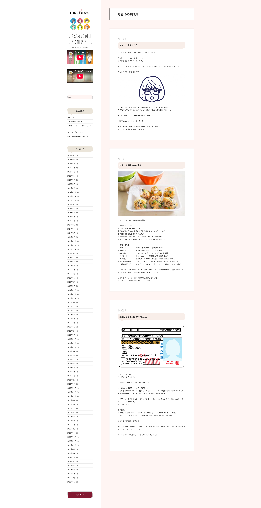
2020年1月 (71, 433)
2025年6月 (71, 167)
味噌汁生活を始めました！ (131, 165)
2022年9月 (71, 302)
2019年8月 (71, 453)
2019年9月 (71, 449)
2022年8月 (71, 306)
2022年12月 (71, 290)
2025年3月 (71, 180)
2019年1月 (71, 482)
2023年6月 (71, 265)
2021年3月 (71, 375)
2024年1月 (71, 237)
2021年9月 (71, 351)
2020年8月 (71, 404)
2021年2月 (71, 380)
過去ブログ (80, 494)
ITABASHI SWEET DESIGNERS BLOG (80, 38)
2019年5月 (71, 465)
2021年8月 (71, 355)
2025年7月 (71, 163)
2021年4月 (71, 371)
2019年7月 (71, 457)
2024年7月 (71, 212)
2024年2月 (71, 233)
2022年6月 (71, 314)
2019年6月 (71, 461)
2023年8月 (71, 257)
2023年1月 (71, 286)
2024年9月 (71, 204)
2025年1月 (71, 188)
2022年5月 (71, 318)
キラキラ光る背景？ (74, 121)
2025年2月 (71, 184)
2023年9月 (71, 253)
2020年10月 (71, 396)
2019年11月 (71, 441)
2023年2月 (71, 282)
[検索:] (80, 97)
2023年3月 (71, 278)
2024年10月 (71, 200)
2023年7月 (71, 261)
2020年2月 (71, 429)
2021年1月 (71, 384)
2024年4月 (71, 225)
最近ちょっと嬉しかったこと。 (133, 316)
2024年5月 (71, 220)
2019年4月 (71, 469)
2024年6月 (71, 216)
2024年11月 (71, 196)
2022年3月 (71, 327)
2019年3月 (71, 473)
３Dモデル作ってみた (75, 132)
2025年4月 (71, 176)
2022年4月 (71, 322)
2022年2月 (71, 331)
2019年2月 (71, 477)
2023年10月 (71, 249)
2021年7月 (71, 359)
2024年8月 (71, 208)
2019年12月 (71, 437)
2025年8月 (71, 159)
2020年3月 (71, 424)
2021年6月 (71, 363)
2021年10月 (71, 347)
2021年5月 (71, 367)
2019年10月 (71, 445)
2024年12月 (71, 192)
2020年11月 (71, 392)
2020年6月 (71, 412)
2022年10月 (71, 298)
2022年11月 (71, 294)
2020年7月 (71, 408)
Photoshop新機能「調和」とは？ (79, 136)
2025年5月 (71, 172)
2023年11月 (71, 245)
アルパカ (70, 117)
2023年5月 (71, 269)
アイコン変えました (128, 45)
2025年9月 (71, 155)
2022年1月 (71, 335)
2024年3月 (71, 229)
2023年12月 (71, 241)
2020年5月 (71, 416)
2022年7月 (71, 310)
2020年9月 (71, 400)
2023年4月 (71, 274)
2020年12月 (71, 388)
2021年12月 (71, 339)
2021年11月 (71, 343)
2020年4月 (71, 420)
